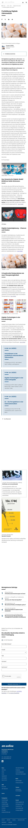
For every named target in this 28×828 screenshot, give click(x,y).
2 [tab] (23, 24)
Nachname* (4, 667)
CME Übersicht (5, 788)
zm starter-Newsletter (14, 693)
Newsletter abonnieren (13, 684)
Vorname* (4, 661)
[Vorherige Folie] (2, 24)
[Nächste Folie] (5, 24)
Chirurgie (3, 810)
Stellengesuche (19, 804)
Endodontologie (5, 804)
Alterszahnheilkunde (20, 767)
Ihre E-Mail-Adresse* (6, 644)
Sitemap (10, 822)
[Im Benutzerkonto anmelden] (23, 2)
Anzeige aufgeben (19, 810)
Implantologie (4, 802)
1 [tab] (21, 24)
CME (3, 784)
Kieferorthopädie (5, 806)
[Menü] (3, 2)
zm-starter (18, 795)
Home (4, 5)
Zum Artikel (20, 204)
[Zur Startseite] (9, 2)
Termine (17, 787)
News (3, 767)
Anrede (3, 649)
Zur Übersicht (7, 418)
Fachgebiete (4, 798)
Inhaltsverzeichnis (10, 54)
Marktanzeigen (19, 780)
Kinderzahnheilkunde (6, 812)
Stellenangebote (19, 802)
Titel (3, 655)
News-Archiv (4, 780)
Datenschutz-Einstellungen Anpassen (9, 824)
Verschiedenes (19, 808)
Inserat (17, 800)
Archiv (3, 793)
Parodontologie (5, 800)
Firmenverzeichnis (19, 782)
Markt (17, 778)
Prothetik (3, 808)
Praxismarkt (18, 806)
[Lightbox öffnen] (25, 36)
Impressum (4, 822)
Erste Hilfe (4, 786)
